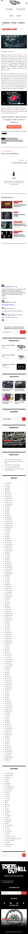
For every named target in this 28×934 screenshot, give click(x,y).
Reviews (9, 440)
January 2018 (8, 680)
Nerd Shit (7, 804)
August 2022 (8, 575)
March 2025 (8, 515)
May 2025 (7, 511)
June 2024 (7, 532)
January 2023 (8, 565)
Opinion (7, 813)
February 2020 (8, 632)
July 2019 (7, 646)
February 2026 (8, 494)
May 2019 (7, 649)
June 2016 (7, 716)
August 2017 (8, 690)
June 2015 (7, 739)
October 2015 (8, 732)
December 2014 (8, 751)
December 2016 (8, 705)
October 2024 (8, 525)
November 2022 (8, 569)
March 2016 (8, 722)
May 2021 (7, 603)
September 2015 (9, 734)
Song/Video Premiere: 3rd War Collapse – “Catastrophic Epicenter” (20, 206)
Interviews (7, 794)
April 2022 (7, 582)
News (6, 808)
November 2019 (8, 638)
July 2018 (7, 669)
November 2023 (8, 546)
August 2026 (8, 483)
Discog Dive (7, 783)
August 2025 (8, 506)
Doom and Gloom (9, 788)
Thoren (3, 142)
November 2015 (8, 730)
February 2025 (8, 517)
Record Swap (8, 819)
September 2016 (9, 711)
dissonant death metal (11, 138)
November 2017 (8, 684)
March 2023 (8, 561)
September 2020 (9, 619)
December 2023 (8, 544)
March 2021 (8, 607)
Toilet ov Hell (12, 931)
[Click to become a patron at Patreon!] (14, 126)
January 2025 (8, 519)
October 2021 (8, 594)
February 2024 (8, 540)
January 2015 (8, 749)
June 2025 (7, 509)
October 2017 (8, 686)
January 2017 (8, 703)
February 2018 (8, 678)
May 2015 (7, 741)
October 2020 (8, 617)
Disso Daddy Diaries (9, 787)
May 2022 (7, 580)
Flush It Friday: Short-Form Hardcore (13, 459)
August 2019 (8, 644)
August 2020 (8, 621)
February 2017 (8, 701)
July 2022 (7, 577)
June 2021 (7, 601)
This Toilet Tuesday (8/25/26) (12, 466)
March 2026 (8, 492)
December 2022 (8, 567)
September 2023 (9, 550)
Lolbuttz (7, 800)
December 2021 (8, 590)
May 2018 (7, 672)
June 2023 (7, 555)
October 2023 (8, 548)
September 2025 (9, 504)
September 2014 (9, 757)
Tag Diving (7, 834)
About (11, 16)
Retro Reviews (8, 821)
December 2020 (8, 613)
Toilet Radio (7, 842)
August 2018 (8, 667)
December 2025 (8, 498)
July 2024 (7, 531)
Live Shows (7, 798)
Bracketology (8, 777)
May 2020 (7, 626)
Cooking (7, 781)
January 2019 (8, 657)
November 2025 (8, 500)
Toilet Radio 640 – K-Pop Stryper (12, 465)
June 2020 (7, 624)
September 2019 (9, 642)
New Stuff (9, 29)
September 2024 (9, 527)
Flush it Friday (8, 790)
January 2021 (8, 611)
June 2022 (7, 578)
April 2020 (7, 628)
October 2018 (8, 663)
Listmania (7, 796)
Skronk (20, 140)
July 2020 (7, 623)
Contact (19, 16)
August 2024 (8, 529)
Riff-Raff (7, 829)
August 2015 (8, 736)
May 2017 (7, 695)
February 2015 (8, 747)
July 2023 (7, 554)
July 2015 (7, 738)
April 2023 (7, 559)
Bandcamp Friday (9, 775)
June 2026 (7, 486)
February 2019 (8, 655)
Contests (7, 779)
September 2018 (9, 665)
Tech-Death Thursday (10, 836)
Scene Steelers (8, 831)
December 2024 (8, 521)
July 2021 (7, 599)
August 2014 (8, 759)
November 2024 (8, 523)
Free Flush (7, 792)
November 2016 (8, 707)
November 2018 (8, 661)
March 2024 (8, 538)
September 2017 (9, 688)
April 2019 (7, 651)
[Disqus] (14, 264)
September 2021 (9, 596)
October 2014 (8, 755)
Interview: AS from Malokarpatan (10, 153)
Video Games (8, 846)
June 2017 (7, 693)
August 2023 (8, 552)
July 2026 (7, 485)
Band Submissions (9, 773)
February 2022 (8, 586)
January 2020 (8, 634)
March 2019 (8, 653)
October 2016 (8, 709)
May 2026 (7, 488)
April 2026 (7, 490)
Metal (4, 29)
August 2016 (8, 713)
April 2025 (7, 513)
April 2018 (7, 674)
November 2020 (8, 615)
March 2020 (8, 630)
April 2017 (7, 697)
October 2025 (8, 502)
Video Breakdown (9, 844)
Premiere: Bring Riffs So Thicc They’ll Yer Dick (20, 225)
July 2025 (7, 508)
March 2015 (8, 745)
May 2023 (7, 557)
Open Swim (7, 811)
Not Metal (7, 810)
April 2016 (7, 720)
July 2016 (7, 715)
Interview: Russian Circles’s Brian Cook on (20, 391)
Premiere (14, 29)
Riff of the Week (9, 825)
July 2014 (7, 760)
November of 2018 (22, 55)
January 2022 (8, 588)
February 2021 (8, 609)
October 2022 (8, 571)
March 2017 (8, 699)
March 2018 (8, 676)
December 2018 (8, 659)
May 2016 (7, 718)
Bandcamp (3, 111)
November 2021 (8, 592)
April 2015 (7, 743)
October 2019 (8, 640)
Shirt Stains (7, 833)
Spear (21, 29)
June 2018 (7, 670)
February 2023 (8, 563)
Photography (8, 815)
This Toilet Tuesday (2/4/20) (19, 163)
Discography (8, 785)
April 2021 (7, 605)
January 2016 (8, 726)
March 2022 (8, 584)
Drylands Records (6, 140)
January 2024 (8, 542)
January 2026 (8, 496)
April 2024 (7, 536)
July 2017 (7, 691)
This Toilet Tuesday (9, 840)
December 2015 (8, 728)
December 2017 (8, 682)
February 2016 (8, 724)
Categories (9, 9)
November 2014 (8, 753)
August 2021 (8, 598)
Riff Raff (7, 827)
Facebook (18, 111)
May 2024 (7, 534)
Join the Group (20, 9)
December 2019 (8, 636)
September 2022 (9, 573)
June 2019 (7, 647)
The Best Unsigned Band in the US (13, 838)
